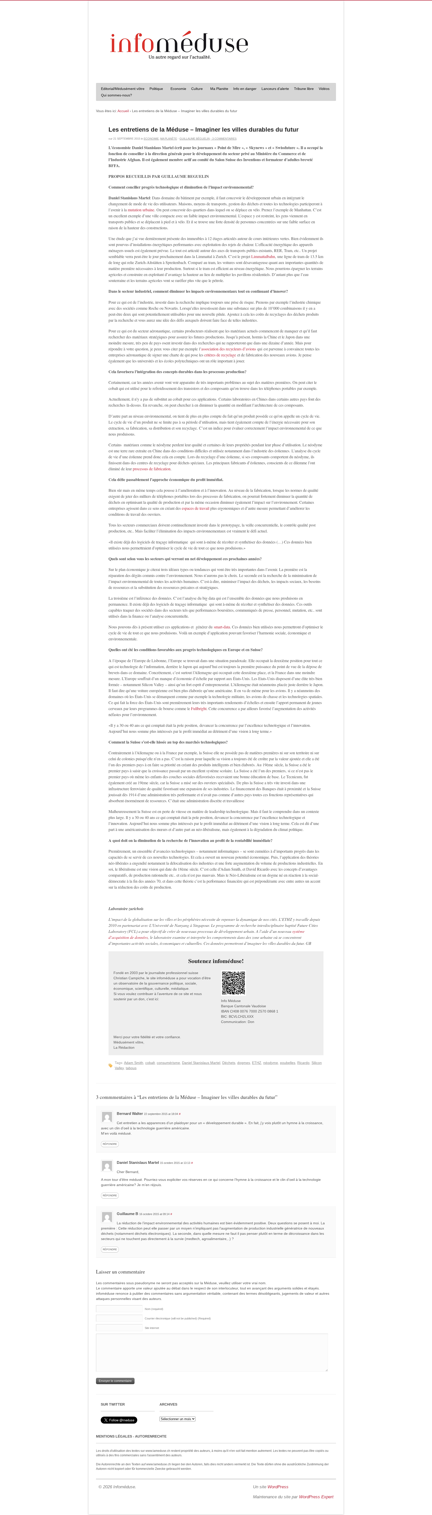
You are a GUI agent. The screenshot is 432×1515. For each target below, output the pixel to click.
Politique (155, 89)
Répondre (110, 1144)
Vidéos (324, 89)
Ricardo (303, 1063)
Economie (178, 89)
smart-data (222, 626)
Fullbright (198, 708)
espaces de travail (195, 508)
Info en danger (244, 89)
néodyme (270, 1063)
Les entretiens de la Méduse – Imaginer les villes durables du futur (203, 129)
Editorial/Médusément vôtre (122, 89)
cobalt (150, 1063)
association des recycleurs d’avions (228, 348)
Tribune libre (304, 89)
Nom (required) (154, 1308)
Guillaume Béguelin (195, 138)
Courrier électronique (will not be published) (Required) (178, 1318)
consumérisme (168, 1063)
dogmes (243, 1063)
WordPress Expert (316, 1497)
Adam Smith (133, 1063)
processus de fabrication (151, 468)
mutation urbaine (141, 209)
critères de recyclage (220, 354)
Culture (196, 89)
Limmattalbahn (262, 256)
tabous (131, 1068)
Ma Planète (219, 89)
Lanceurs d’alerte (275, 89)
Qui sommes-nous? (115, 95)
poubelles (287, 1063)
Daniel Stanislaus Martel (201, 1063)
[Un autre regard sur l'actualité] (216, 74)
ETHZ (256, 1063)
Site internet (152, 1327)
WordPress (278, 1487)
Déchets (228, 1063)
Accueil (123, 111)
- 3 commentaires (223, 138)
